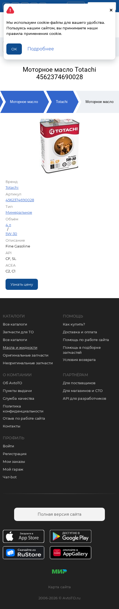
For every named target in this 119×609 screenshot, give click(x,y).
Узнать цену (22, 284)
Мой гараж (13, 469)
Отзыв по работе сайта (24, 418)
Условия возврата (79, 359)
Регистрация (15, 453)
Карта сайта (59, 587)
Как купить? (74, 324)
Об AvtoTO (12, 383)
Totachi (62, 102)
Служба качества (18, 398)
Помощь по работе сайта (86, 339)
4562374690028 (20, 200)
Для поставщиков (79, 383)
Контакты (11, 426)
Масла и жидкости (20, 347)
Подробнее (40, 48)
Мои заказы (14, 461)
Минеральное (19, 212)
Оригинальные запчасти (25, 355)
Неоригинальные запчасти (28, 363)
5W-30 (11, 233)
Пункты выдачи (17, 390)
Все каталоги (15, 324)
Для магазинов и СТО (83, 390)
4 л (8, 225)
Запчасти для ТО (18, 332)
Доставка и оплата (80, 332)
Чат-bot (10, 477)
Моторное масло (24, 102)
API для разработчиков (84, 398)
